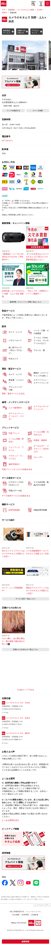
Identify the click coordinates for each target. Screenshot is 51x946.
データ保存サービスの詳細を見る (16, 496)
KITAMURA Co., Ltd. (20, 930)
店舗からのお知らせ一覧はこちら (25, 649)
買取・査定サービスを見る (13, 394)
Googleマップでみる (25, 690)
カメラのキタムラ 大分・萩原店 (18, 718)
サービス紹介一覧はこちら (25, 599)
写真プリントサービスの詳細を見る (17, 469)
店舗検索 (33, 1)
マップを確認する (13, 110)
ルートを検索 (38, 110)
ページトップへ (43, 905)
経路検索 (25, 941)
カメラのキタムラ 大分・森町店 (18, 733)
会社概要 (16, 915)
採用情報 (25, 915)
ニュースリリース (34, 911)
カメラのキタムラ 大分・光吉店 (18, 703)
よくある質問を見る (10, 820)
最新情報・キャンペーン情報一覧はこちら (25, 302)
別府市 (4, 12)
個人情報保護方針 (17, 911)
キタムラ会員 (41, 2)
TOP (3, 10)
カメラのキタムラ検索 (25, 10)
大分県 (39, 10)
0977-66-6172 (7, 141)
